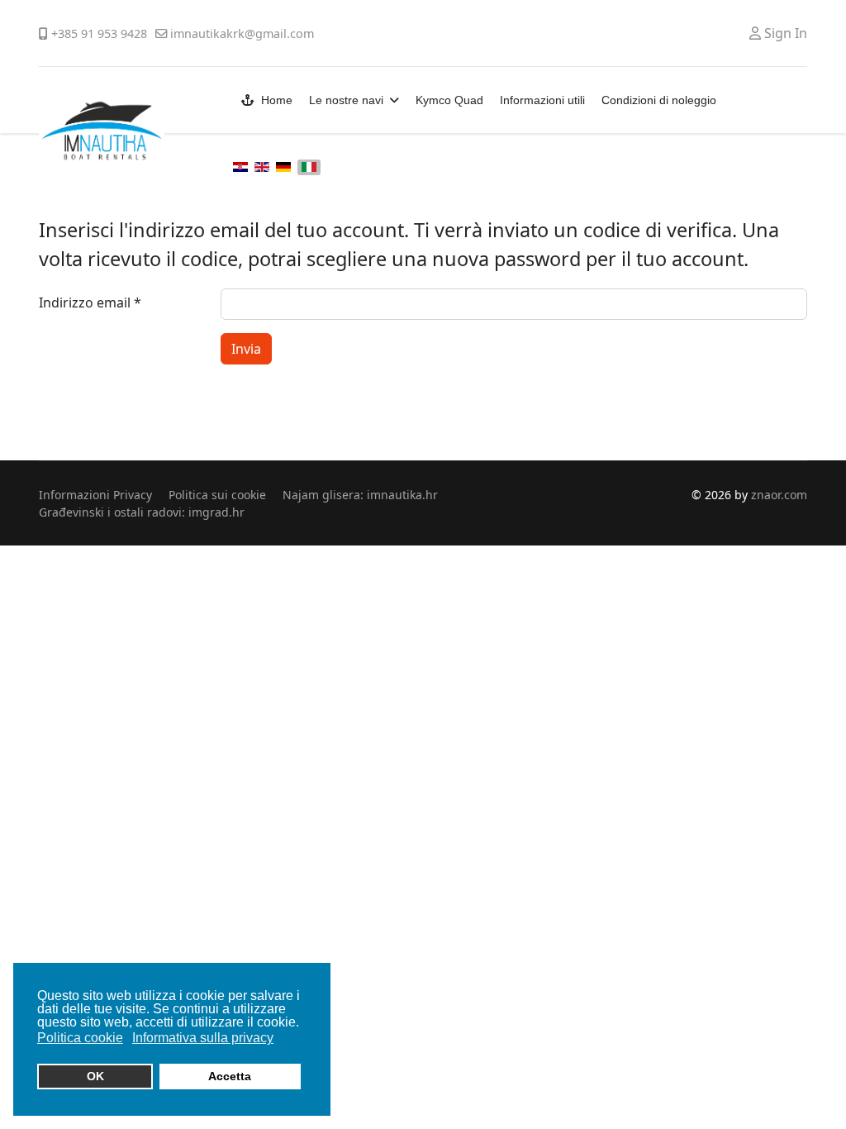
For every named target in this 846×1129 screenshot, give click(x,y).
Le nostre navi (346, 100)
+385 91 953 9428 (99, 33)
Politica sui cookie (217, 495)
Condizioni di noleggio (658, 100)
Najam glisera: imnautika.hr (360, 495)
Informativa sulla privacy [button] (202, 1038)
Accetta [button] (229, 1076)
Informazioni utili (542, 100)
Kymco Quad (449, 100)
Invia (246, 349)
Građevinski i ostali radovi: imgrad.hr (142, 512)
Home (276, 100)
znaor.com (779, 495)
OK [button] (95, 1076)
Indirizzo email (90, 302)
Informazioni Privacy (95, 495)
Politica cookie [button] (80, 1038)
